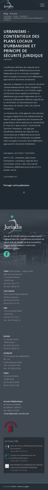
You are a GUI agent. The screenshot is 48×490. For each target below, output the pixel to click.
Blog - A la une (10, 13)
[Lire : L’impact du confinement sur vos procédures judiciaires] (7, 456)
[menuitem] (41, 5)
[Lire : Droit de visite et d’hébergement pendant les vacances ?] (7, 447)
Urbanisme (8, 59)
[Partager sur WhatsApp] (24, 192)
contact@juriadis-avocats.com (16, 413)
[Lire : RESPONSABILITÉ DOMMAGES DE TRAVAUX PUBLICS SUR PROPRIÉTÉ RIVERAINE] (7, 466)
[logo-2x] (20, 5)
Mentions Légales (23, 486)
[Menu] (41, 5)
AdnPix (14, 486)
